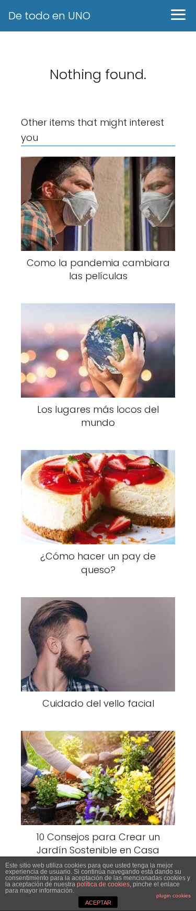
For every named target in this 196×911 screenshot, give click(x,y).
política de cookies (103, 884)
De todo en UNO (49, 15)
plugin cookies (173, 895)
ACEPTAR (98, 902)
